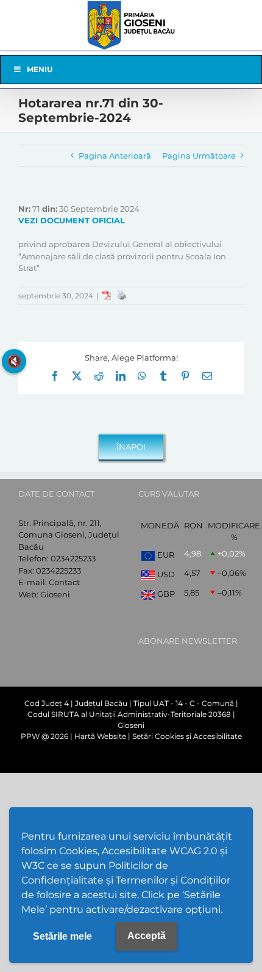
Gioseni (55, 594)
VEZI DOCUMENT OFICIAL (71, 220)
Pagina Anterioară (115, 155)
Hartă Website (100, 736)
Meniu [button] (39, 69)
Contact (64, 582)
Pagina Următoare (199, 155)
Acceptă (146, 936)
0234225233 (73, 558)
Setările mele (62, 936)
